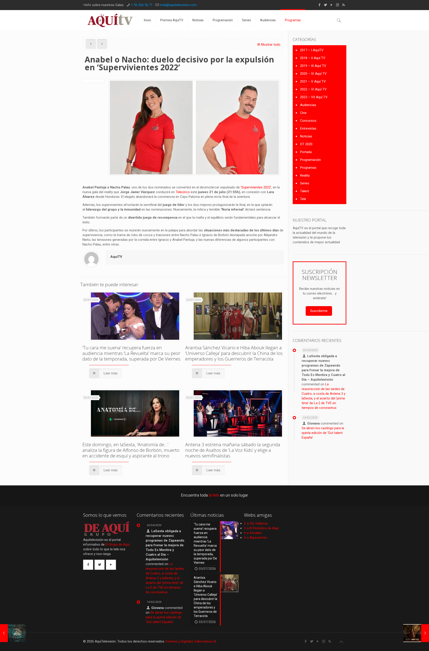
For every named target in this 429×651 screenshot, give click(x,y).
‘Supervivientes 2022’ (256, 187)
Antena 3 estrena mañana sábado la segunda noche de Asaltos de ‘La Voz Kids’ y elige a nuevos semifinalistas (232, 450)
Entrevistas (308, 128)
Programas (308, 168)
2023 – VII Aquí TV (314, 97)
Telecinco (183, 192)
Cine (303, 113)
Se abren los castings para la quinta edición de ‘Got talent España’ (323, 433)
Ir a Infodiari (253, 533)
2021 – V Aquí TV (313, 81)
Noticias (306, 136)
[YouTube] (331, 5)
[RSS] (343, 5)
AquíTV (116, 257)
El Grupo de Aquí (117, 544)
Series (304, 183)
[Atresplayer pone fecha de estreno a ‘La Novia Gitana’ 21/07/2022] (13, 633)
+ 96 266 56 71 (142, 5)
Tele (303, 199)
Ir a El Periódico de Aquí (261, 528)
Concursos (308, 121)
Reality (305, 175)
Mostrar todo (270, 45)
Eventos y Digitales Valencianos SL (191, 641)
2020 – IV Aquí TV (313, 74)
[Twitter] (325, 5)
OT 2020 (306, 144)
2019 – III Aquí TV (313, 66)
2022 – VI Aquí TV (313, 89)
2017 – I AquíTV (312, 50)
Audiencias (308, 105)
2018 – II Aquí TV (312, 58)
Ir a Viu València (256, 523)
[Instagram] (337, 5)
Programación (310, 160)
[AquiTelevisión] (110, 20)
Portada (306, 152)
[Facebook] (319, 5)
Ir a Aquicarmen (255, 538)
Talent (304, 191)
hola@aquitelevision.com (178, 5)
